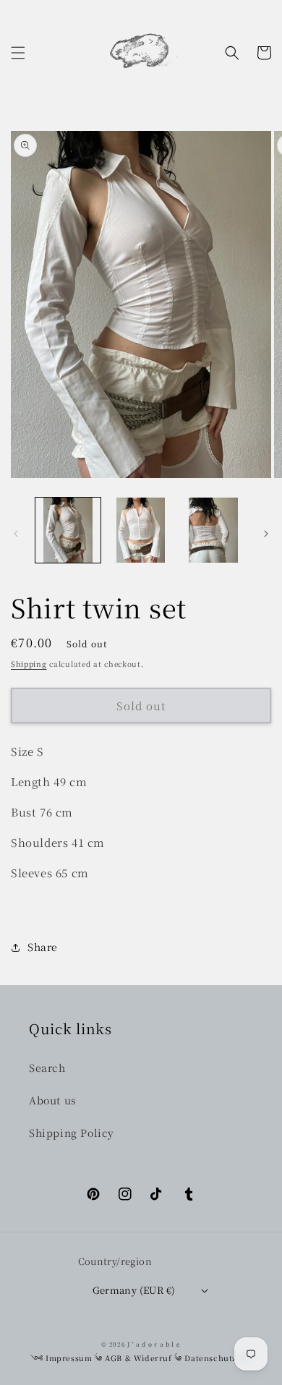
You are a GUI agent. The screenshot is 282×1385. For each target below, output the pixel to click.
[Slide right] (266, 534)
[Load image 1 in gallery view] (68, 530)
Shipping (29, 663)
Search (47, 1067)
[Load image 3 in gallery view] (213, 530)
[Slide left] (16, 534)
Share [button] (42, 946)
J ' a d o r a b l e (153, 1343)
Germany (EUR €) (134, 1290)
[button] (18, 53)
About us (53, 1100)
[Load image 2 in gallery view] (140, 530)
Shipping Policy (71, 1132)
